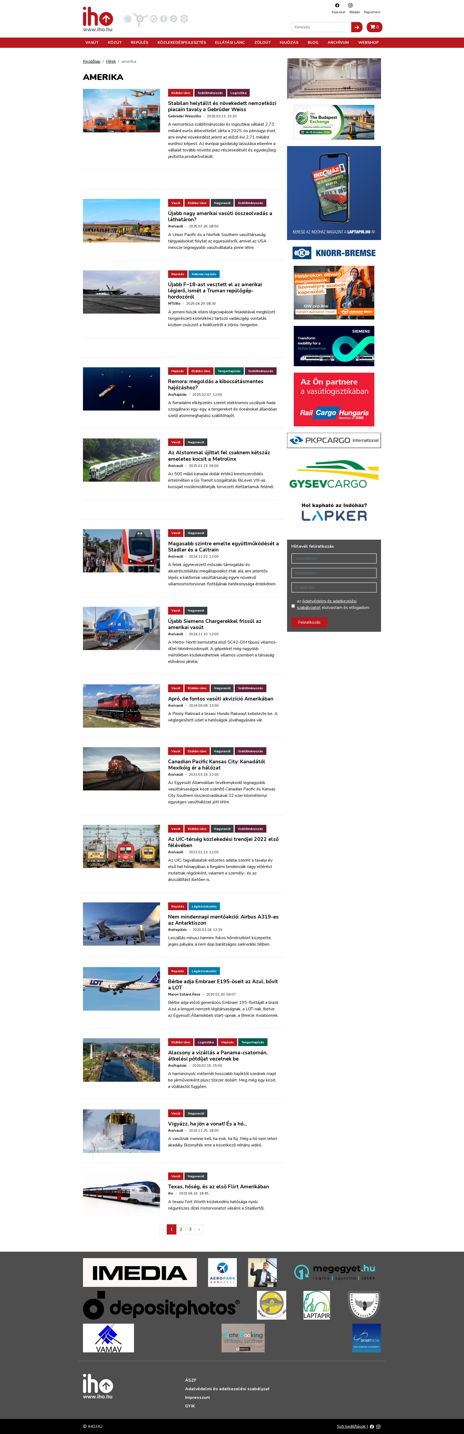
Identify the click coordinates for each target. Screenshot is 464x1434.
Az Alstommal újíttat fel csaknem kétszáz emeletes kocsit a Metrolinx (219, 455)
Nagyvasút (222, 203)
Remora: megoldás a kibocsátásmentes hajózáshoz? (215, 384)
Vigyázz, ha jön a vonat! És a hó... (207, 1123)
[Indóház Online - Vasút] (127, 18)
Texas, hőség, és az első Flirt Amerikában (218, 1186)
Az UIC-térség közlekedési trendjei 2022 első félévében (223, 842)
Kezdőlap (91, 61)
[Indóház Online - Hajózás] (184, 18)
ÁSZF (191, 1380)
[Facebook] (336, 5)
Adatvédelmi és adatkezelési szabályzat (227, 1389)
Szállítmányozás (210, 93)
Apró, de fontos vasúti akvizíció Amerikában (220, 698)
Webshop (368, 42)
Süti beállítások (352, 1426)
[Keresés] (357, 27)
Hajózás (289, 42)
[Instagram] (349, 5)
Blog (313, 42)
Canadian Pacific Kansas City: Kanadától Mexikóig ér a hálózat (216, 764)
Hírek (111, 61)
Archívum (338, 42)
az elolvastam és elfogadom (333, 604)
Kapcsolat (338, 12)
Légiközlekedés (204, 906)
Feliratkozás (309, 622)
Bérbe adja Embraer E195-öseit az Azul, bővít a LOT (223, 984)
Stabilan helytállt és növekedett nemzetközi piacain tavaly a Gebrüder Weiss (222, 106)
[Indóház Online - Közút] (153, 18)
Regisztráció (372, 12)
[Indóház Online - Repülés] (141, 18)
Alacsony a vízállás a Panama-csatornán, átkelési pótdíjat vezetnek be (217, 1055)
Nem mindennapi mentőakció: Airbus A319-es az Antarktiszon (223, 920)
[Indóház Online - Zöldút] (173, 18)
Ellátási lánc (230, 42)
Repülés (139, 42)
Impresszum (197, 1397)
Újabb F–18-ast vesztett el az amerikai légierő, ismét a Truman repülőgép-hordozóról (215, 290)
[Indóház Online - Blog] (163, 18)
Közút (115, 42)
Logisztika (238, 93)
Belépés (355, 12)
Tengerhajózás (229, 371)
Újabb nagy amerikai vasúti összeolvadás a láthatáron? (220, 216)
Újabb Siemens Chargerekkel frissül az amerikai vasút (215, 624)
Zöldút (262, 42)
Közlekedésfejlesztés (182, 42)
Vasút (92, 42)
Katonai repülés (204, 274)
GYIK (190, 1406)
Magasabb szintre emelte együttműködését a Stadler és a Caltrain (223, 546)
